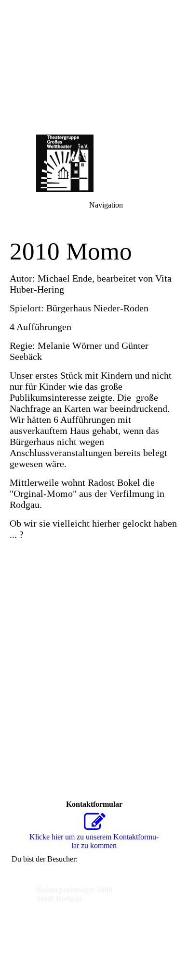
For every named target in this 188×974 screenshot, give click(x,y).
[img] (94, 67)
